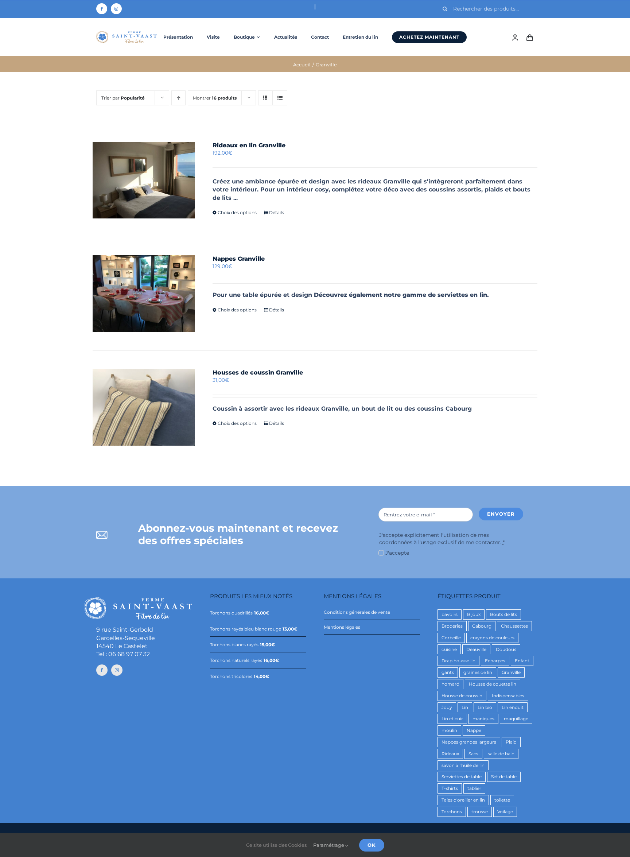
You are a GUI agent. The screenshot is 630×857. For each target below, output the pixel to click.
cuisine (449, 649)
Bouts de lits (503, 614)
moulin (449, 730)
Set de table (504, 776)
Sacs (473, 753)
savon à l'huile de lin (463, 765)
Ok (372, 845)
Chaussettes (514, 626)
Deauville (476, 649)
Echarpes (495, 660)
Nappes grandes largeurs (469, 742)
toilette (502, 800)
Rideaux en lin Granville (249, 145)
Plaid (511, 742)
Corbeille (451, 637)
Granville (511, 672)
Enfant (522, 660)
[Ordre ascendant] (178, 97)
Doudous (506, 649)
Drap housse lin (458, 660)
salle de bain (501, 753)
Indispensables (508, 695)
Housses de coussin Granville (258, 372)
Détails (276, 212)
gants (448, 672)
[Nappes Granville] (144, 293)
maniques (483, 718)
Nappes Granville (239, 258)
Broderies (452, 626)
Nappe (474, 730)
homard (450, 684)
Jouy (447, 707)
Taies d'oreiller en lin (463, 800)
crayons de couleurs (492, 637)
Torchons (452, 811)
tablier (474, 788)
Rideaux (450, 753)
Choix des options (237, 212)
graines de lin (477, 672)
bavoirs (450, 614)
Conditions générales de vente (357, 612)
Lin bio (485, 707)
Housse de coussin (462, 695)
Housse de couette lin (492, 684)
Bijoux (474, 614)
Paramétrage (329, 845)
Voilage (505, 811)
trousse (479, 811)
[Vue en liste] (280, 98)
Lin (465, 707)
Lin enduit (513, 707)
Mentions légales (342, 627)
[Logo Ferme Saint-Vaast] (126, 33)
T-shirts (450, 788)
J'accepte (397, 553)
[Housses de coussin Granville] (144, 407)
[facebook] (101, 8)
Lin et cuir (452, 718)
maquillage (516, 718)
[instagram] (116, 8)
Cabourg (481, 626)
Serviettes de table (462, 776)
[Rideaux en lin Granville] (144, 180)
